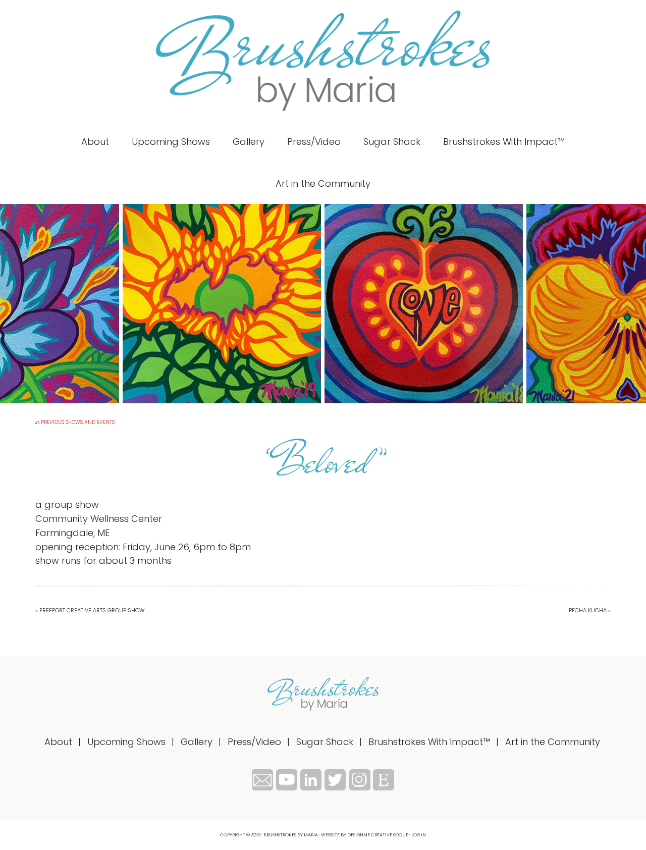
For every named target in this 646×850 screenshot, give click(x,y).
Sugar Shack (324, 741)
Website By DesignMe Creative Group (364, 835)
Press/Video (254, 741)
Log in (418, 835)
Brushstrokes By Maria (323, 60)
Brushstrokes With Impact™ (429, 741)
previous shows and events (78, 422)
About (58, 741)
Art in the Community (552, 741)
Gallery (196, 741)
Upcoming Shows (126, 741)
